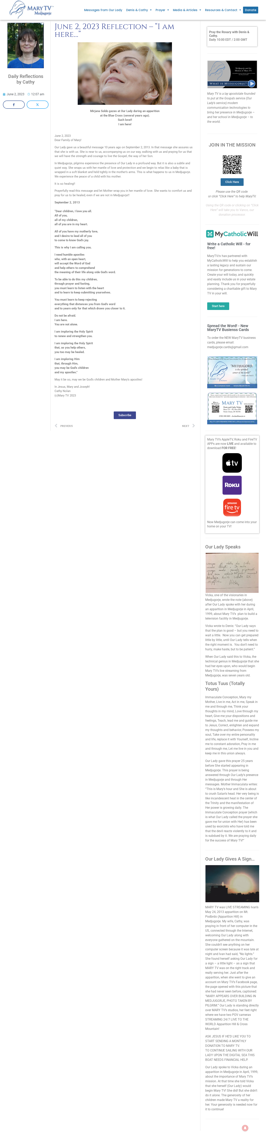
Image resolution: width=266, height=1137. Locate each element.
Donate (250, 10)
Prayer (160, 10)
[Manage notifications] (245, 1128)
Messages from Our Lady (103, 10)
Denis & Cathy (137, 10)
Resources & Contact (221, 10)
